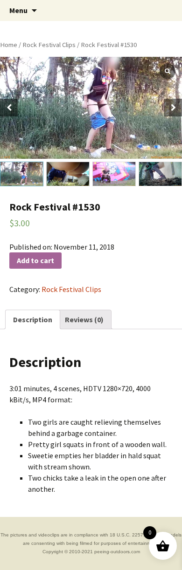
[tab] (32, 319)
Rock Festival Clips (49, 45)
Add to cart (35, 260)
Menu (18, 10)
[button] (173, 107)
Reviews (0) (84, 319)
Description (32, 319)
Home (8, 45)
